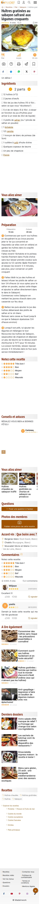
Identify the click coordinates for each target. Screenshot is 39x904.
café (16, 142)
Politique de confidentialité (26, 876)
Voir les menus (8, 879)
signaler (34, 597)
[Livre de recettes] (19, 2)
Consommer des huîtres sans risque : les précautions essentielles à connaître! (27, 636)
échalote (9, 127)
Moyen (18, 370)
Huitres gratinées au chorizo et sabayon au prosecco (25, 491)
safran (17, 120)
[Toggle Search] (29, 2)
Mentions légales (28, 886)
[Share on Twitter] (26, 72)
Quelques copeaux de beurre (17, 146)
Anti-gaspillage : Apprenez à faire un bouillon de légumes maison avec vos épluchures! (18, 695)
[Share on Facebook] (3, 72)
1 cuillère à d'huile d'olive (17, 142)
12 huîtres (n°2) (10, 94)
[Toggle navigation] (35, 2)
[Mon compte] (23, 2)
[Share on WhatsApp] (19, 72)
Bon (17, 367)
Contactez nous (28, 872)
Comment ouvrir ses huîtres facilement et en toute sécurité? (26, 655)
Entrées (11, 825)
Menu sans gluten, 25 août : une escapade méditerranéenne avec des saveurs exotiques (19, 774)
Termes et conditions (25, 882)
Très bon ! (20, 364)
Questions (6, 882)
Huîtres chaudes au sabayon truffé (9, 489)
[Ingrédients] (4, 452)
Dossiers (6, 886)
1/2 (8, 131)
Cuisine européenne (15, 817)
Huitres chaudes (11, 795)
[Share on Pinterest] (34, 72)
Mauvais (19, 377)
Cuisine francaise (14, 820)
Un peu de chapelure (13, 151)
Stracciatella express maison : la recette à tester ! (28, 754)
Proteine (11, 809)
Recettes (6, 872)
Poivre (6, 155)
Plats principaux (14, 830)
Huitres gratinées (29, 795)
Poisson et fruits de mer (26, 809)
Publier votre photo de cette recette (19, 526)
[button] (4, 38)
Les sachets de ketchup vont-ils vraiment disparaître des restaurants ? (26, 740)
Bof (16, 374)
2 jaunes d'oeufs (11, 98)
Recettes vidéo (8, 875)
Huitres (7, 799)
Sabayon (18, 799)
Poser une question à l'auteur (20, 509)
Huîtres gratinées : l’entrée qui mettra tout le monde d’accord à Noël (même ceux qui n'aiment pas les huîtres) (19, 674)
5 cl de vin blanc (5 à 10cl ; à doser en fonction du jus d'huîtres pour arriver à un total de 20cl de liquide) (19, 113)
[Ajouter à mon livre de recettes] (34, 64)
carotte (10, 131)
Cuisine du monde (15, 814)
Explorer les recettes (11, 806)
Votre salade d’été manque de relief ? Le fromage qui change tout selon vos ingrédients (27, 724)
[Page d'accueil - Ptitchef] (3, 7)
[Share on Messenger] (11, 72)
